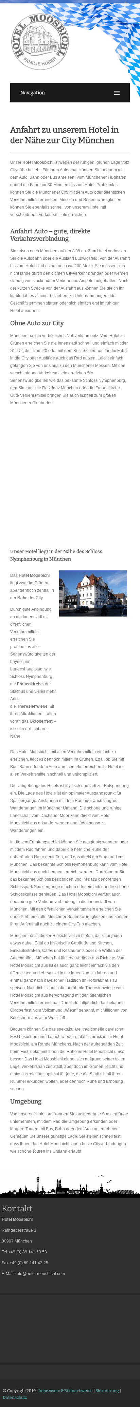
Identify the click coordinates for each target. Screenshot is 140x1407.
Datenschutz (15, 1397)
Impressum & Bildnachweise (65, 1390)
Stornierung (107, 1390)
